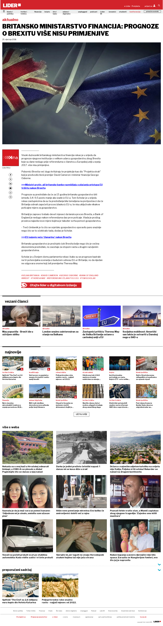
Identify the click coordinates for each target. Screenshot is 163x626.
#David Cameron (49, 275)
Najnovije (13, 352)
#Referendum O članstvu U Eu (63, 278)
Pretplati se (21, 617)
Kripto (50, 611)
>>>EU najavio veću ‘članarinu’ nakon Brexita (46, 237)
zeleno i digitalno (66, 13)
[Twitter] (10, 179)
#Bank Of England (88, 275)
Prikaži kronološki (152, 11)
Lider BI (102, 13)
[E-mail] (10, 188)
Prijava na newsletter (39, 617)
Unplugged (84, 611)
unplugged (82, 12)
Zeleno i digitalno (71, 611)
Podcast (93, 611)
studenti (123, 12)
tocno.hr (143, 617)
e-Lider (127, 6)
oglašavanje (89, 617)
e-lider (55, 617)
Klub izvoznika (113, 611)
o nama (65, 617)
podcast (93, 12)
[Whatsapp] (10, 192)
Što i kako (59, 611)
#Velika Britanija (30, 275)
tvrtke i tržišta (24, 13)
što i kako (55, 13)
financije (38, 12)
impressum (76, 617)
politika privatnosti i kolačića (126, 617)
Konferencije (142, 611)
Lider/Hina (6, 168)
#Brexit (25, 278)
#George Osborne (68, 275)
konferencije (135, 12)
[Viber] (10, 197)
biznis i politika (10, 13)
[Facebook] (10, 174)
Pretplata (136, 6)
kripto (47, 12)
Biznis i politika (18, 611)
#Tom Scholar (87, 278)
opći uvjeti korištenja (105, 617)
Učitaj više (81, 414)
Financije (42, 611)
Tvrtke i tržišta (30, 611)
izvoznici (112, 12)
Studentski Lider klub (128, 611)
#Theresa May (38, 278)
